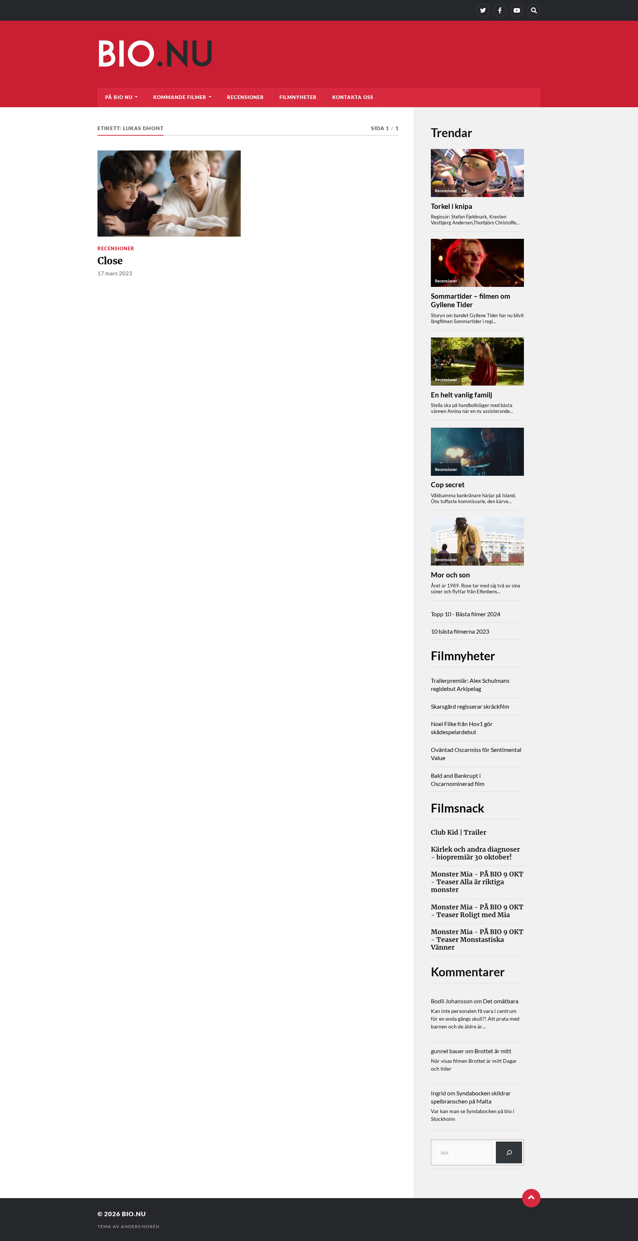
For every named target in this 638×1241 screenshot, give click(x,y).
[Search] (534, 10)
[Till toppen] (531, 1198)
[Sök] (509, 1152)
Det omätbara (500, 1000)
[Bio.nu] (319, 55)
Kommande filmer (179, 97)
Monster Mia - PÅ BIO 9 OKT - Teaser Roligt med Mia (477, 911)
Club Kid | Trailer (458, 833)
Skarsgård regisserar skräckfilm (470, 706)
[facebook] (500, 10)
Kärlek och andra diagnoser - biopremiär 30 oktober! (475, 853)
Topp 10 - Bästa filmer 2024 (465, 613)
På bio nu (119, 97)
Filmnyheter (298, 97)
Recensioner (245, 97)
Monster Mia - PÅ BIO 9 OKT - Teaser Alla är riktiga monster (477, 882)
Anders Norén (140, 1226)
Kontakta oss (352, 97)
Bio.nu (134, 1214)
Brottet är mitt (492, 1050)
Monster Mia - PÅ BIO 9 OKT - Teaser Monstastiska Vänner (477, 940)
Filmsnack (457, 808)
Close (110, 261)
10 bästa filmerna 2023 (460, 631)
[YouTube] (517, 10)
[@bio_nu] (483, 10)
